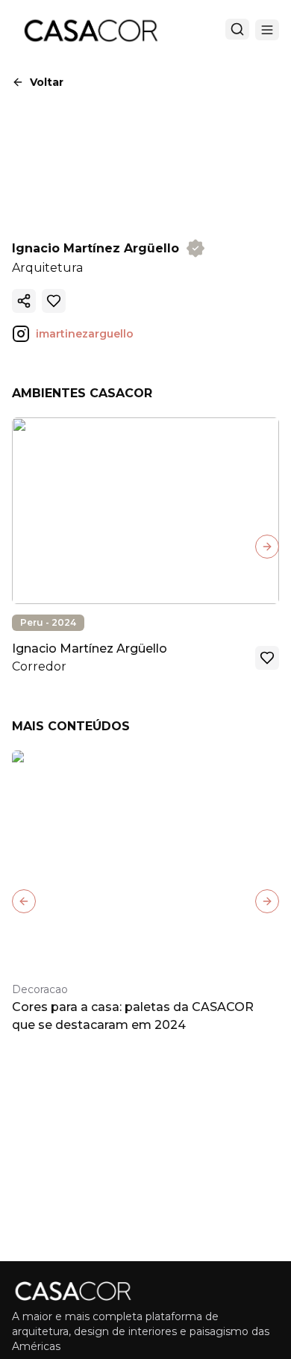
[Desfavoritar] (54, 301)
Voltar (46, 82)
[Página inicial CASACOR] (90, 30)
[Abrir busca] (237, 29)
